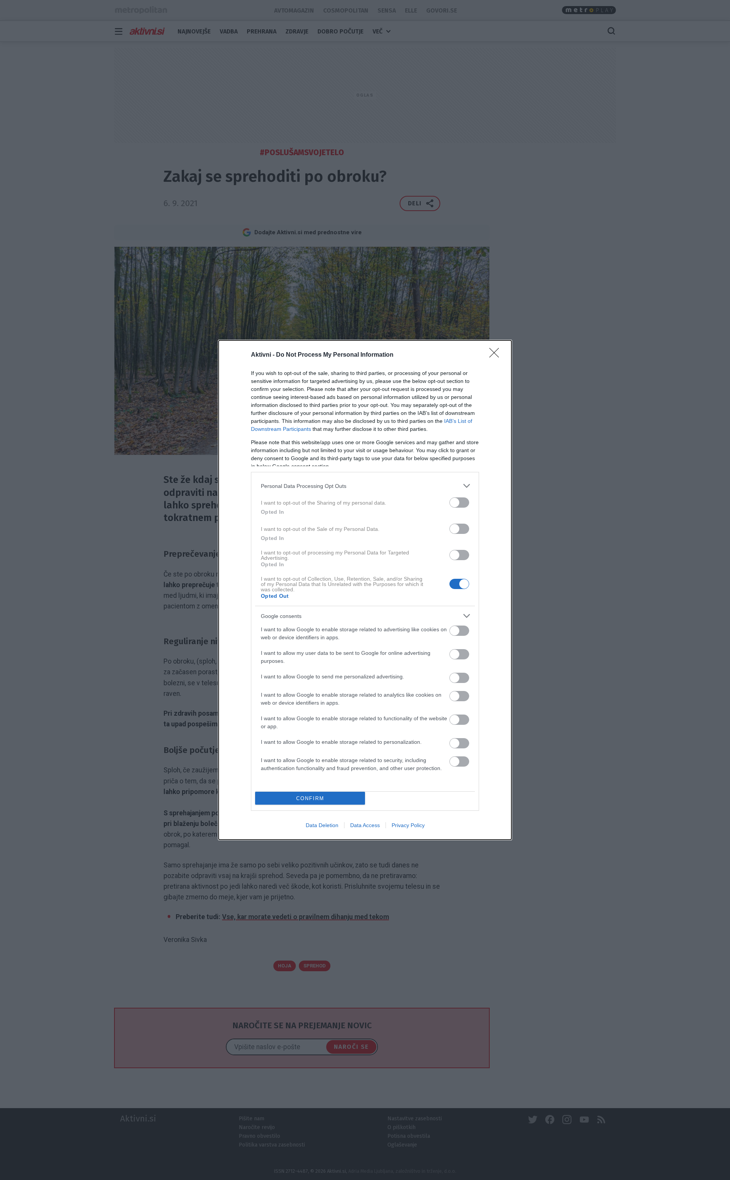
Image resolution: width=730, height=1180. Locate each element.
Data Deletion (322, 825)
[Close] (496, 355)
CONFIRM (310, 798)
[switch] (459, 502)
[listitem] (365, 486)
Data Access (365, 825)
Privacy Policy (408, 825)
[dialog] (365, 590)
